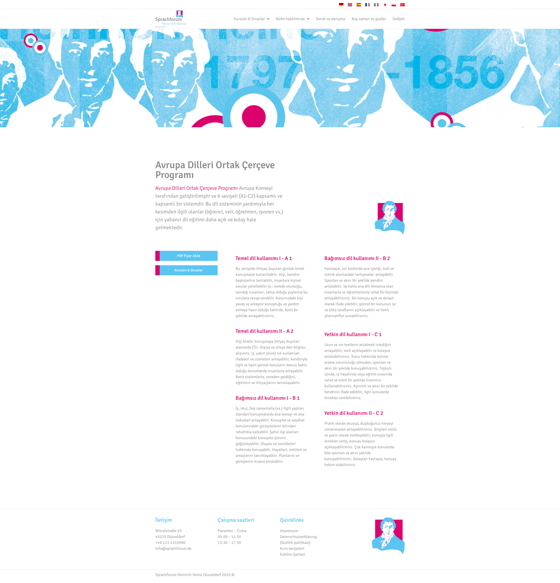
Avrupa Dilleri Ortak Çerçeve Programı (196, 188)
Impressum (289, 530)
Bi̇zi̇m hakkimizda (290, 19)
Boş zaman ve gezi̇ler (369, 19)
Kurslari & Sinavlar (249, 19)
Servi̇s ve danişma (330, 19)
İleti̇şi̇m (399, 19)
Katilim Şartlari (292, 554)
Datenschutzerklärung (298, 536)
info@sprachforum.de (173, 548)
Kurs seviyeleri (292, 548)
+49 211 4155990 (170, 542)
